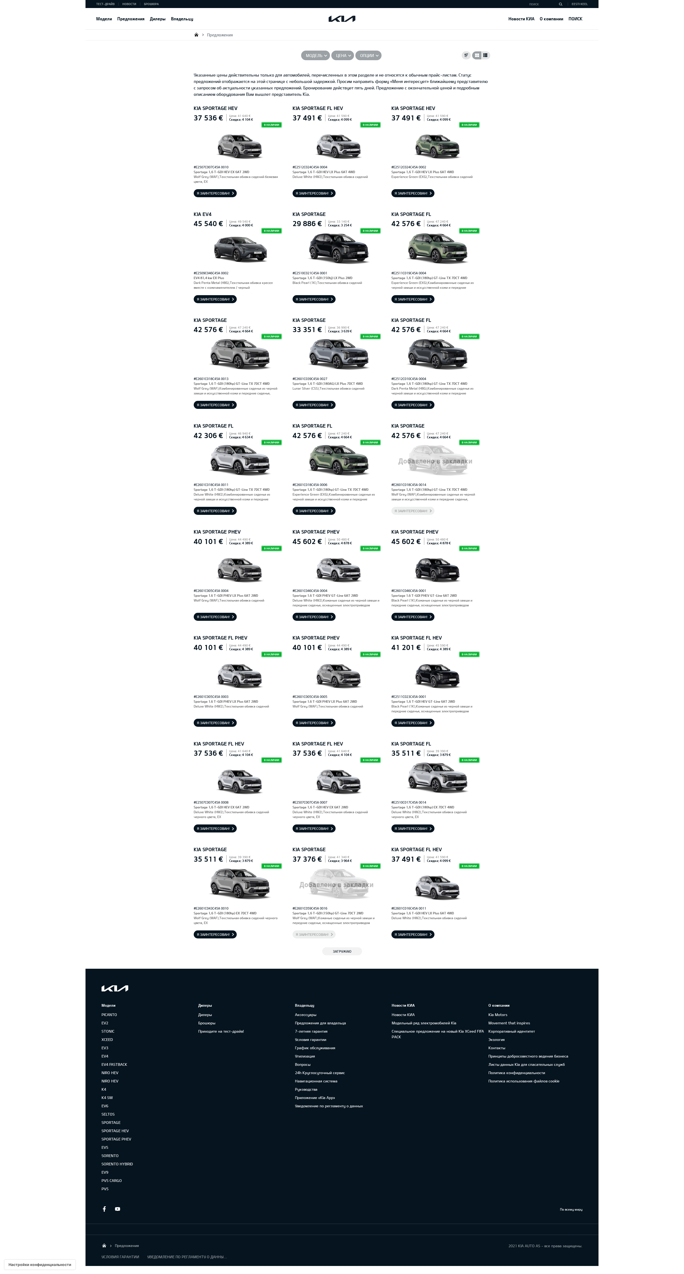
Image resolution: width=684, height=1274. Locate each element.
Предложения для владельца (320, 1023)
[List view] (485, 55)
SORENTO (110, 1155)
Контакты (496, 1047)
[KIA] (342, 18)
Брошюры (206, 1023)
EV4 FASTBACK (114, 1064)
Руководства (306, 1089)
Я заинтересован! (213, 193)
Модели (104, 18)
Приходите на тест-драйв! (221, 1031)
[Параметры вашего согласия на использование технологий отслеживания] (40, 1265)
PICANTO (109, 1014)
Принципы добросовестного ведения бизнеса (528, 1056)
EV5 (105, 1147)
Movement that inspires (509, 1023)
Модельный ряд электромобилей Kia (424, 1023)
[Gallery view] (476, 55)
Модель (314, 55)
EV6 (105, 1106)
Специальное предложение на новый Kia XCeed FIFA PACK (438, 1034)
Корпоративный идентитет (511, 1031)
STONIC (108, 1031)
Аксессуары (305, 1014)
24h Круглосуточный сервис (320, 1072)
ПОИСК (575, 18)
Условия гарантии (310, 1039)
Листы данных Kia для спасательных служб (526, 1064)
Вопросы (302, 1064)
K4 (104, 1089)
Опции (367, 55)
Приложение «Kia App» (315, 1097)
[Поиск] (560, 4)
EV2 (105, 1023)
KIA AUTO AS (196, 34)
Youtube (117, 1209)
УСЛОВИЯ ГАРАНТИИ (120, 1256)
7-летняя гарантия (311, 1031)
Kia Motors (497, 1014)
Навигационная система (316, 1081)
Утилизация (305, 1056)
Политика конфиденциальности (516, 1072)
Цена (341, 55)
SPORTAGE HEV (115, 1130)
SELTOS (108, 1114)
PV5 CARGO (112, 1180)
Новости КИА (521, 18)
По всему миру (571, 1209)
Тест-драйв (105, 4)
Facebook (104, 1209)
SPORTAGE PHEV (116, 1139)
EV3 (105, 1047)
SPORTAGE (111, 1122)
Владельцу (182, 18)
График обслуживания (315, 1047)
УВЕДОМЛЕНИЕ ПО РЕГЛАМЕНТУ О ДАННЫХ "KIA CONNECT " (187, 1256)
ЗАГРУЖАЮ (342, 951)
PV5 (105, 1188)
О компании (551, 18)
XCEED (107, 1039)
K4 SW (107, 1097)
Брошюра (151, 4)
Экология (496, 1039)
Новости (129, 4)
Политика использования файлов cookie (523, 1081)
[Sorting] (466, 55)
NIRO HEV (110, 1072)
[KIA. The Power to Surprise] (115, 988)
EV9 (105, 1172)
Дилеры (158, 18)
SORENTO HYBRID (117, 1164)
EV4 (105, 1056)
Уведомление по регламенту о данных (329, 1106)
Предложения (131, 18)
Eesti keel (580, 4)
